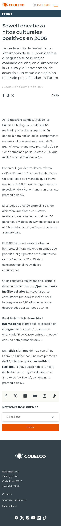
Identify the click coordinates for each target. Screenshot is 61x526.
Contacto (7, 494)
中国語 (47, 5)
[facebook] (6, 396)
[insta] (44, 396)
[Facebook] (3, 95)
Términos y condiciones (14, 500)
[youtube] (35, 397)
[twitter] (15, 397)
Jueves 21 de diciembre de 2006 (22, 86)
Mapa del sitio (9, 506)
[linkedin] (25, 396)
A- (57, 95)
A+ (53, 95)
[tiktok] (54, 396)
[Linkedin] (8, 95)
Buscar (30, 427)
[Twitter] (12, 95)
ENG (39, 5)
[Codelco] (13, 5)
